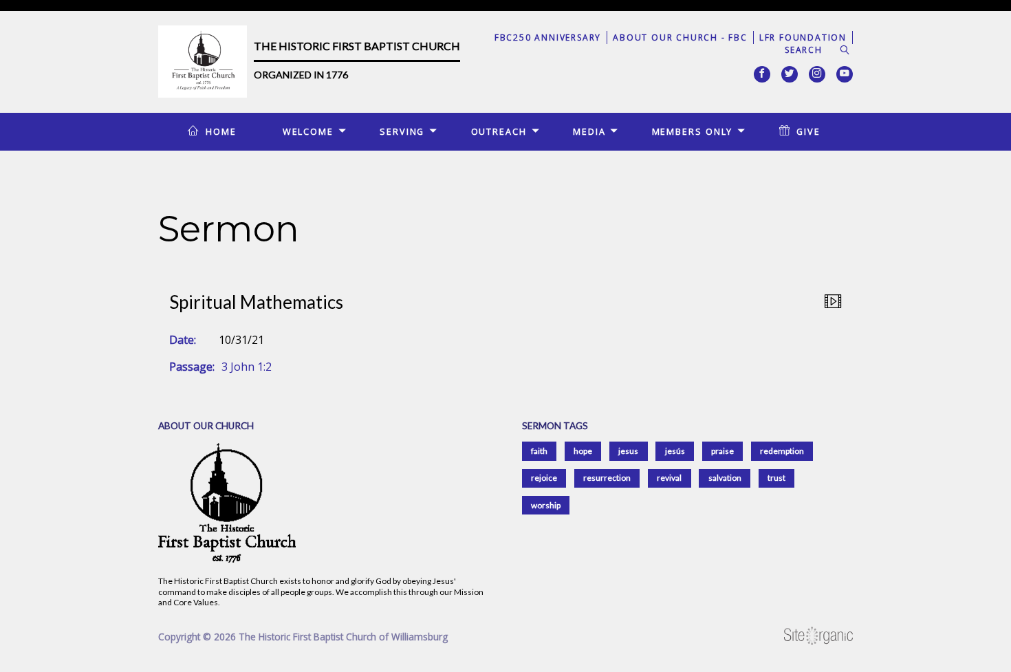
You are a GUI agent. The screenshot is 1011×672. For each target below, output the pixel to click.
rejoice (544, 478)
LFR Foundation (803, 37)
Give (808, 131)
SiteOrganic (818, 636)
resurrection (607, 478)
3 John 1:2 (246, 366)
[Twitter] (789, 74)
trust (776, 478)
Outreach (499, 131)
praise (722, 451)
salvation (724, 478)
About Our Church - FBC (680, 37)
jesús (675, 451)
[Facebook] (762, 74)
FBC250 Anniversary (547, 37)
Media (589, 131)
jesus (628, 451)
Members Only (692, 131)
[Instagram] (817, 74)
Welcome (308, 131)
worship (546, 505)
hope (583, 451)
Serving (402, 131)
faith (539, 451)
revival (669, 478)
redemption (782, 451)
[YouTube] (844, 74)
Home (221, 131)
